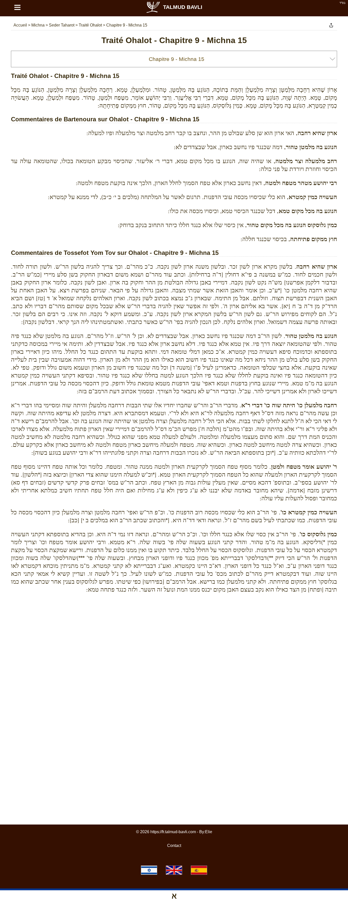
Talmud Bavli (182, 7)
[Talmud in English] (174, 870)
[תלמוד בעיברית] (149, 870)
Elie (208, 832)
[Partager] (331, 25)
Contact (174, 845)
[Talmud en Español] (199, 870)
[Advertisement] (174, 620)
